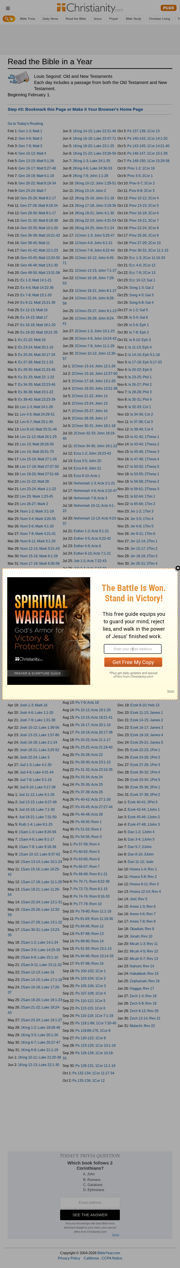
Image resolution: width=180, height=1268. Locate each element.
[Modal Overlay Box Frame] (90, 634)
